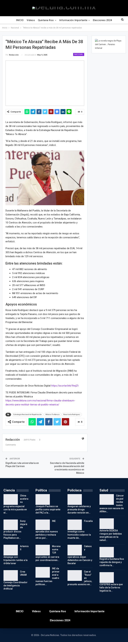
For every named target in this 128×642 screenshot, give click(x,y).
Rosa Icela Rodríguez (71, 414)
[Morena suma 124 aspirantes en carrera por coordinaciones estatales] (43, 550)
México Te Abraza (53, 414)
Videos (31, 20)
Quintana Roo (46, 20)
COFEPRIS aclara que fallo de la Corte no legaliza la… (111, 587)
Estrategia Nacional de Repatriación (27, 414)
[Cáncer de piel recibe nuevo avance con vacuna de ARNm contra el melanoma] (107, 499)
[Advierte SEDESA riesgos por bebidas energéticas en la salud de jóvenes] (107, 523)
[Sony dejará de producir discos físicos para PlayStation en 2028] (11, 525)
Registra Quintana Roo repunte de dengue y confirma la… (112, 562)
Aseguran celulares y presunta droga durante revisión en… (79, 509)
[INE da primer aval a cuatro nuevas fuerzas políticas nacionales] (43, 572)
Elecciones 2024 (102, 20)
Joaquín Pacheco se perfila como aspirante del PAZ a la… (48, 509)
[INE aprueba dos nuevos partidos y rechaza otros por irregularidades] (43, 525)
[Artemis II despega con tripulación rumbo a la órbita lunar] (11, 550)
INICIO (20, 20)
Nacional (78, 54)
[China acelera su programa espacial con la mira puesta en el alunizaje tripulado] (11, 499)
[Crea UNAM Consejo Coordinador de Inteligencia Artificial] (11, 575)
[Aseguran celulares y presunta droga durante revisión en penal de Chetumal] (75, 499)
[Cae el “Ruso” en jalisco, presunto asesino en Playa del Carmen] (75, 575)
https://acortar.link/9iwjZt (64, 385)
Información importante (73, 20)
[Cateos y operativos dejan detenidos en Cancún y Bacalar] (75, 550)
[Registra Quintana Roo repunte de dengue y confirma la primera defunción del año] (107, 552)
